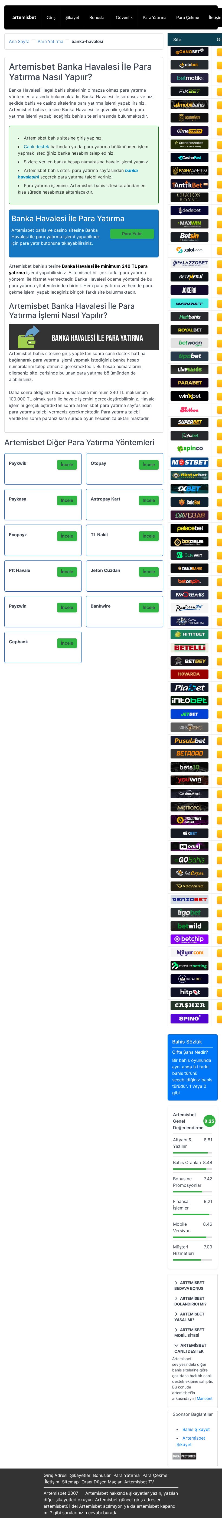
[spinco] (189, 452)
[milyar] (189, 955)
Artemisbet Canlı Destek (190, 1348)
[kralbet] (189, 982)
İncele (67, 464)
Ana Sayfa (19, 41)
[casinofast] (189, 160)
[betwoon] (189, 346)
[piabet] (189, 690)
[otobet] (189, 68)
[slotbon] (189, 412)
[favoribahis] (189, 598)
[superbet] (189, 425)
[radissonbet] (189, 611)
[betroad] (189, 757)
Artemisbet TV (139, 1481)
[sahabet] (189, 439)
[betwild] (189, 929)
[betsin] (189, 240)
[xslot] (189, 253)
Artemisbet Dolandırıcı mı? (190, 1301)
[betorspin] (189, 584)
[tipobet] (189, 359)
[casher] (189, 1008)
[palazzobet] (189, 266)
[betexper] (189, 876)
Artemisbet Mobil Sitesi (189, 1332)
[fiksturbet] (189, 478)
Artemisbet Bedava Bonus (189, 1285)
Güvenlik (124, 17)
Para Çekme (187, 17)
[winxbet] (189, 399)
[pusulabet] (189, 743)
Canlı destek (36, 146)
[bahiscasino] (189, 730)
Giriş (51, 17)
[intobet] (189, 704)
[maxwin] (189, 227)
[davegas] (189, 518)
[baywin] (189, 558)
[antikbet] (189, 187)
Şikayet (72, 17)
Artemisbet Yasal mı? (189, 1317)
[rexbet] (189, 836)
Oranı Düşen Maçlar (101, 1481)
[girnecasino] (189, 134)
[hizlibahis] (189, 319)
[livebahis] (189, 372)
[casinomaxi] (189, 796)
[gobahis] (189, 863)
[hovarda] (189, 677)
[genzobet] (189, 902)
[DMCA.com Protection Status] (184, 1458)
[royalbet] (189, 333)
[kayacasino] (189, 624)
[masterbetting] (189, 969)
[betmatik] (189, 81)
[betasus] (189, 545)
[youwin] (189, 783)
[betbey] (189, 664)
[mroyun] (189, 849)
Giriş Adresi (55, 1475)
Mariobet (205, 1398)
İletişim (52, 1481)
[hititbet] (189, 637)
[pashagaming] (189, 174)
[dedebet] (189, 213)
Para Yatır (132, 233)
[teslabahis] (189, 571)
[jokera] (189, 293)
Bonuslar (97, 17)
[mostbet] (189, 465)
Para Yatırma (154, 17)
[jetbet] (189, 717)
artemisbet (24, 17)
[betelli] (189, 651)
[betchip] (189, 942)
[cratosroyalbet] (189, 200)
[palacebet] (189, 531)
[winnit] (189, 306)
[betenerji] (189, 280)
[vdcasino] (189, 889)
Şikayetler (80, 1475)
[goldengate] (189, 121)
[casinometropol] (189, 810)
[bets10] (189, 770)
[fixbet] (189, 94)
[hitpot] (189, 995)
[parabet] (189, 386)
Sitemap (70, 1481)
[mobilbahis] (189, 107)
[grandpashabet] (189, 147)
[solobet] (189, 505)
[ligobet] (189, 916)
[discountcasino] (189, 823)
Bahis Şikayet (196, 1429)
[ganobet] (189, 54)
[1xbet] (189, 492)
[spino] (189, 1022)
